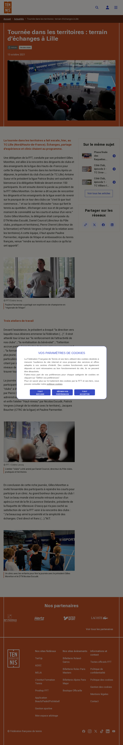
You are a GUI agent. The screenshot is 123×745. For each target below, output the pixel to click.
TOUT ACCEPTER (85, 392)
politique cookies (54, 384)
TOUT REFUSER (40, 392)
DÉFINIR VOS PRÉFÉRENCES (62, 392)
